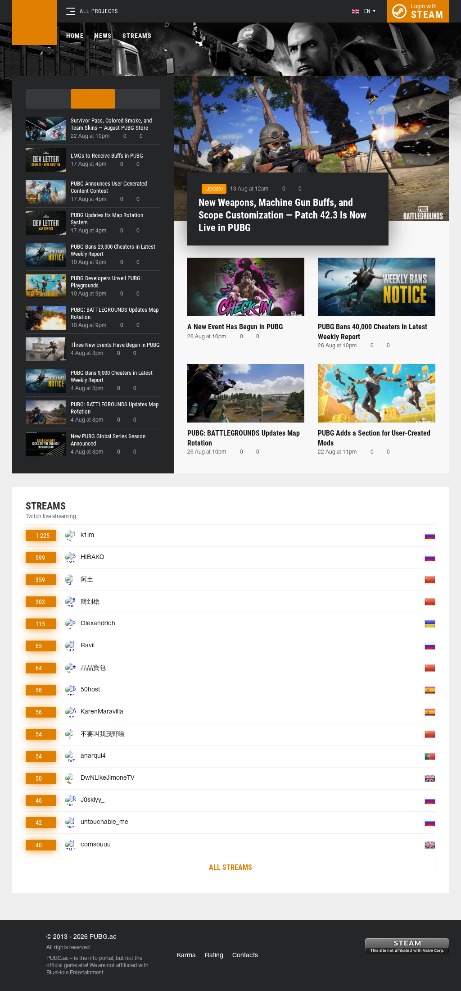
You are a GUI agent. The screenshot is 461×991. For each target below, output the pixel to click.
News (103, 35)
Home (75, 35)
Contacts (245, 956)
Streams (137, 35)
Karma (186, 956)
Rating (214, 956)
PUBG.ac (57, 958)
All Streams (230, 867)
